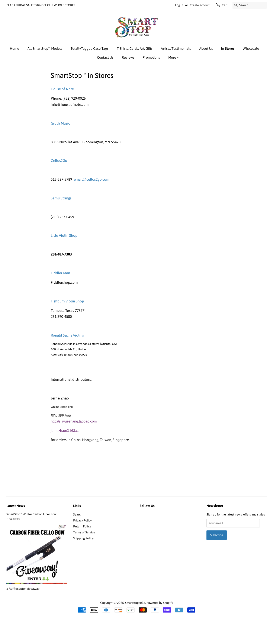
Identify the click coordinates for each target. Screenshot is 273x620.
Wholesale (251, 48)
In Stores (227, 48)
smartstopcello (135, 602)
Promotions (151, 57)
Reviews (128, 57)
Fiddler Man (60, 273)
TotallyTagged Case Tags (90, 48)
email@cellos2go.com (91, 179)
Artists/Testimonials (176, 48)
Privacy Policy (82, 520)
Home (14, 48)
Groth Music (60, 123)
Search (77, 514)
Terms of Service (84, 532)
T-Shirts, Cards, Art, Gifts (134, 48)
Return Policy (82, 526)
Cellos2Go (59, 160)
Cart (225, 5)
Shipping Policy (83, 538)
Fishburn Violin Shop (67, 301)
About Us (206, 48)
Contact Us (105, 57)
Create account (200, 5)
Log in (179, 5)
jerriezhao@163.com (66, 431)
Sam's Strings (61, 198)
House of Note (62, 89)
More (172, 57)
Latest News (15, 506)
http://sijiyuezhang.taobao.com (74, 421)
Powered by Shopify (160, 602)
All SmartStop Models (45, 48)
